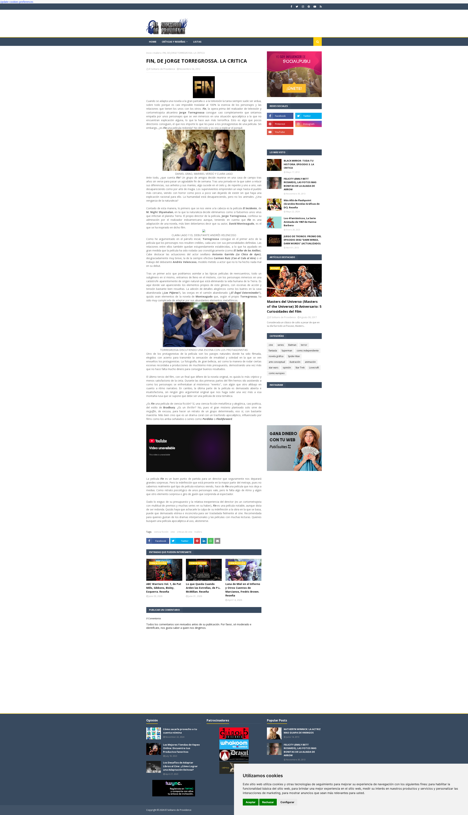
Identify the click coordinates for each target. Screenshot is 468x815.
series (281, 344)
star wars (273, 367)
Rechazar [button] (268, 802)
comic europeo (277, 373)
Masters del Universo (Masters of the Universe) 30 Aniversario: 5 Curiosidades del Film (294, 306)
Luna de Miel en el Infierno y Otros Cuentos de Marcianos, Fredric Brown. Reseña (242, 589)
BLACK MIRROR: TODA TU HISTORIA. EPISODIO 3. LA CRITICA (299, 164)
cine (173, 531)
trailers (157, 52)
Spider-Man (294, 356)
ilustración (295, 361)
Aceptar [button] (251, 802)
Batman (292, 344)
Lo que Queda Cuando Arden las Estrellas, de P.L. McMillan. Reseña (203, 587)
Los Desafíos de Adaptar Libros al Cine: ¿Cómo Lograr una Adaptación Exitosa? (180, 766)
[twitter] (297, 6)
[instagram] (303, 6)
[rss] (320, 6)
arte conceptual (277, 361)
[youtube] (315, 6)
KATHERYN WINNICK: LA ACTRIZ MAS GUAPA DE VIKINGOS (302, 730)
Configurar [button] (287, 802)
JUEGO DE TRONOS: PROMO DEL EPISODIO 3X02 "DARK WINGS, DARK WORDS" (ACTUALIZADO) (302, 240)
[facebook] (291, 6)
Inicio (149, 52)
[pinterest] (309, 6)
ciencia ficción (161, 531)
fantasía (273, 350)
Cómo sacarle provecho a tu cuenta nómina (180, 730)
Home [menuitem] (152, 41)
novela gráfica (276, 356)
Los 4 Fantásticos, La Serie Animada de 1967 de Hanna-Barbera (300, 222)
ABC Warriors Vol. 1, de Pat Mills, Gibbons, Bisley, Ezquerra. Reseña (163, 587)
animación (310, 361)
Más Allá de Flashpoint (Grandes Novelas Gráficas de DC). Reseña (302, 204)
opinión (287, 367)
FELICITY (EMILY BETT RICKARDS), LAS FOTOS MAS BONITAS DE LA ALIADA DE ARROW (300, 184)
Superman (287, 350)
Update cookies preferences (16, 1)
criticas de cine (184, 531)
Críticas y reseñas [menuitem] (173, 41)
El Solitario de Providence (162, 69)
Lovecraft (314, 367)
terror (304, 344)
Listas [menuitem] (197, 41)
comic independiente (308, 350)
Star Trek (300, 367)
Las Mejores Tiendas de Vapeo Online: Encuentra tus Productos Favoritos (181, 748)
